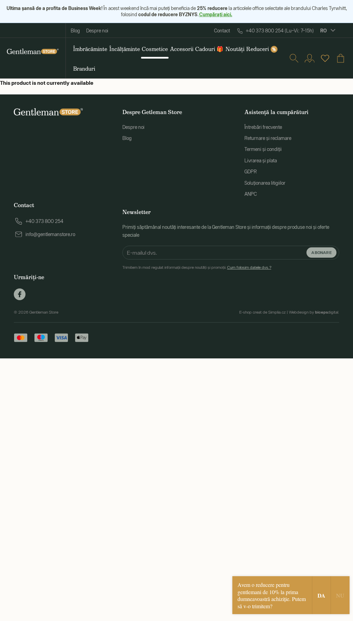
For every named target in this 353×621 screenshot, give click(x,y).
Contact (222, 30)
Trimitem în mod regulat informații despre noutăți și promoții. (196, 267)
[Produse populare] (325, 58)
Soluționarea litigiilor (264, 183)
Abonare (321, 252)
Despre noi (97, 30)
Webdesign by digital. (314, 312)
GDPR (250, 171)
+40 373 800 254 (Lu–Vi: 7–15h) (280, 30)
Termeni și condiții (263, 149)
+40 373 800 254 (44, 221)
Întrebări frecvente (263, 127)
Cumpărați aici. (215, 14)
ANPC (250, 194)
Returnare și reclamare (267, 138)
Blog (75, 30)
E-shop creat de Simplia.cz (262, 312)
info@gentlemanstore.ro (50, 234)
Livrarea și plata (260, 160)
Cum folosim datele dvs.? (249, 267)
